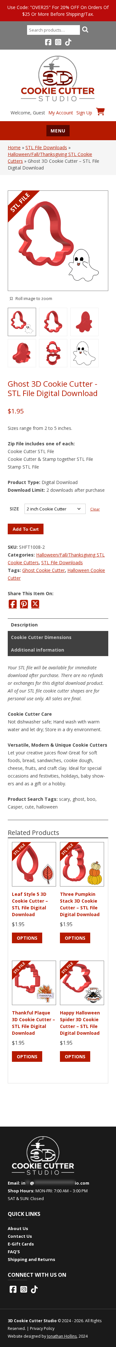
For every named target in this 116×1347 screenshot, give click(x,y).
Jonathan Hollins (62, 1336)
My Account (60, 113)
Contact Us (20, 1236)
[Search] (85, 29)
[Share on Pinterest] (24, 603)
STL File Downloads (46, 147)
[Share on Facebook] (13, 603)
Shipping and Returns (31, 1259)
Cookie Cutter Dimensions (41, 637)
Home (14, 147)
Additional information (37, 650)
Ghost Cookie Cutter (43, 570)
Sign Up (84, 113)
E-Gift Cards (21, 1244)
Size (14, 509)
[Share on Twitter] (35, 603)
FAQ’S (14, 1252)
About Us (18, 1228)
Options (27, 938)
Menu (58, 131)
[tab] (58, 624)
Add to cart (26, 529)
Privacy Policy (42, 1328)
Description (24, 625)
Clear (95, 509)
